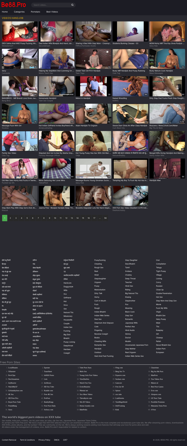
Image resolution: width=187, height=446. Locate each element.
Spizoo (117, 391)
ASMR (4, 325)
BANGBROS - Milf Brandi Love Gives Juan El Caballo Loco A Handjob (20, 98)
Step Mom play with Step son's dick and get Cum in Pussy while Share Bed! (20, 208)
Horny (96, 297)
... (100, 218)
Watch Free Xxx (85, 383)
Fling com (119, 368)
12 (66, 218)
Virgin (158, 312)
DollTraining (120, 406)
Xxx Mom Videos (86, 394)
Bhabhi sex (161, 315)
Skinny (128, 334)
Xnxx (66, 305)
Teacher (128, 282)
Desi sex (98, 319)
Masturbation (99, 290)
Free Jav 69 (119, 387)
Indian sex (68, 327)
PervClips (11, 375)
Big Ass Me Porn (157, 371)
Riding (127, 290)
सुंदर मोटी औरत (7, 344)
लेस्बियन (35, 271)
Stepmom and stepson (104, 323)
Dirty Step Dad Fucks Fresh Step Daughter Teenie (167, 98)
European (160, 352)
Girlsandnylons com (15, 391)
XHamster (12, 371)
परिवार (66, 279)
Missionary (68, 316)
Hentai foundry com (87, 406)
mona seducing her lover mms (52, 180)
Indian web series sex (134, 356)
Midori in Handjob (83, 98)
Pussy (96, 286)
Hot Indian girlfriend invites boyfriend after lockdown (56, 125)
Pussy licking (69, 342)
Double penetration (164, 293)
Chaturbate (155, 368)
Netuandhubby (119, 155)
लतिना (35, 260)
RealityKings (48, 402)
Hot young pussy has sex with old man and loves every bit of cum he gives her (93, 153)
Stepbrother (130, 301)
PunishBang (12, 406)
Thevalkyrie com (86, 398)
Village (159, 275)
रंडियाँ (34, 291)
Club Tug (116, 73)
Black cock (130, 312)
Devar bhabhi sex (163, 345)
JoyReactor (12, 383)
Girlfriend (67, 298)
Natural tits (68, 312)
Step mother (130, 349)
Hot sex (159, 297)
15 (83, 218)
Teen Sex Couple (46, 100)
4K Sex (11, 394)
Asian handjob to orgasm (86, 125)
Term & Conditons (27, 440)
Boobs (97, 337)
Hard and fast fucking (103, 356)
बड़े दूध (66, 264)
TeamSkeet (48, 371)
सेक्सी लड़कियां (37, 294)
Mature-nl (154, 383)
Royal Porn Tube (14, 402)
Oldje (78, 155)
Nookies (5, 128)
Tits (157, 326)
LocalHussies (13, 368)
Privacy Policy (44, 440)
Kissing (128, 297)
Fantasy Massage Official (49, 155)
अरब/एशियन (37, 336)
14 (77, 218)
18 (65, 271)
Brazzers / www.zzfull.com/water (163, 125)
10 (55, 218)
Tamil (127, 267)
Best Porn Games (157, 387)
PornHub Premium (158, 402)
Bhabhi (66, 338)
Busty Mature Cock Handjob (161, 71)
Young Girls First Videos (89, 375)
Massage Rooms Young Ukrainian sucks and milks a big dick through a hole (93, 180)
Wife (65, 290)
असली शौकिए (37, 317)
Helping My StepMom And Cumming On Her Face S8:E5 (56, 71)
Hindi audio (130, 330)
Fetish (158, 341)
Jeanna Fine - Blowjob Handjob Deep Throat (56, 208)
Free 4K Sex (48, 394)
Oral (158, 260)
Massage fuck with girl (11, 125)
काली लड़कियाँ (37, 321)
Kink (117, 410)
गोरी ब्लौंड (5, 340)
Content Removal (9, 440)
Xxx (65, 294)
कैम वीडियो (5, 268)
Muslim (128, 341)
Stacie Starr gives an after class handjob (130, 125)
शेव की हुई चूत (6, 302)
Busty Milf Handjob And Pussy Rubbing (129, 71)
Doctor (128, 337)
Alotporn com (156, 394)
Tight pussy (161, 271)
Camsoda (6, 73)
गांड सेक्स (36, 348)
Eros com (154, 391)
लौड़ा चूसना (36, 275)
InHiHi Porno (49, 375)
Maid (158, 323)
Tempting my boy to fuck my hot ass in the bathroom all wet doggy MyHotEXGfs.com (130, 180)
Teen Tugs (80, 73)
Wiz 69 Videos (85, 402)
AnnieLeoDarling (45, 128)
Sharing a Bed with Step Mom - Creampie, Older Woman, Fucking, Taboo (93, 43)
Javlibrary (47, 383)
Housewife (68, 320)
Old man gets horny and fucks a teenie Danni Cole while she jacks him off (20, 180)
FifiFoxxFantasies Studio (86, 46)
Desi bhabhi (130, 264)
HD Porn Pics (13, 398)
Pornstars (35, 11)
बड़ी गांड (35, 298)
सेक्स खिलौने (37, 268)
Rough (97, 308)
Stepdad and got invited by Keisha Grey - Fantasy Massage (56, 153)
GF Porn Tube (156, 398)
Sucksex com (120, 379)
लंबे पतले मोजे (6, 287)
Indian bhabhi (100, 312)
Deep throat (130, 278)
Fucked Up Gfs (8, 183)
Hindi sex (129, 286)
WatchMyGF (12, 387)
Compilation (161, 264)
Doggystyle (68, 286)
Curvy (158, 282)
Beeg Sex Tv (120, 371)
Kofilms (115, 100)
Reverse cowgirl (101, 334)
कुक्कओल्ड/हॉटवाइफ (39, 329)
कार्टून (4, 283)
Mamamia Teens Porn (159, 406)
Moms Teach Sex (46, 73)
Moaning (128, 308)
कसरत (35, 355)
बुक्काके (4, 332)
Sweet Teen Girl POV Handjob (88, 71)
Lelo (45, 379)
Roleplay (159, 330)
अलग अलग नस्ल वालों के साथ (11, 321)
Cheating (98, 264)
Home (5, 11)
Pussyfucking (100, 260)
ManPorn (154, 375)
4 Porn (153, 410)
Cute (96, 326)
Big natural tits (131, 293)
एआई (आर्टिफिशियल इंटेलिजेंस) (42, 313)
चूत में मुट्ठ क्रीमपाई (39, 352)
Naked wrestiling (120, 98)
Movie (158, 304)
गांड (34, 264)
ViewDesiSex (84, 379)
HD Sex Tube (49, 387)
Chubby (128, 275)
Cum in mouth (100, 301)
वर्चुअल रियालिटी (69, 260)
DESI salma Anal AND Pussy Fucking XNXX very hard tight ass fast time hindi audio (20, 43)
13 (72, 218)
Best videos (52, 11)
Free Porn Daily (50, 406)
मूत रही (4, 317)
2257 (65, 440)
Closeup (159, 337)
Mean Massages (156, 73)
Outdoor (97, 352)
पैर (3, 306)
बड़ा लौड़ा (36, 340)
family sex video (9, 153)
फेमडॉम (4, 310)
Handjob (97, 349)
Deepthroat (68, 345)
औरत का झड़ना (37, 306)
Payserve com (120, 375)
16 (89, 218)
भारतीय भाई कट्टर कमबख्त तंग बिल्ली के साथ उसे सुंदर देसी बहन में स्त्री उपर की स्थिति (130, 153)
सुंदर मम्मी (67, 268)
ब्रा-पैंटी (4, 279)
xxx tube (118, 394)
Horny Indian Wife (156, 155)
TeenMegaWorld (121, 402)
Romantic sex (100, 345)
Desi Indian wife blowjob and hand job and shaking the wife (56, 43)
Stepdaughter (100, 278)
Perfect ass (130, 326)
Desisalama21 (7, 46)
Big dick (67, 334)
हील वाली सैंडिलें (7, 355)
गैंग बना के (36, 333)
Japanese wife (131, 323)
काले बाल (5, 336)
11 (61, 218)
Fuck (96, 304)
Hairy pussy (161, 319)
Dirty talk (98, 293)
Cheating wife (100, 341)
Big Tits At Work (156, 128)
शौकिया (4, 298)
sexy (4, 71)
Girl (157, 334)
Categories (19, 11)
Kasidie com (48, 391)
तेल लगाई (5, 275)
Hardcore (67, 283)
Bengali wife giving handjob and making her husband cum (167, 153)
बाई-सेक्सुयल (37, 283)
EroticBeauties (85, 387)
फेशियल (4, 294)
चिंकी (34, 310)
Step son (129, 315)
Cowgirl (67, 353)
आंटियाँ (35, 325)
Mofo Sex (83, 371)
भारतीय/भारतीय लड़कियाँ (71, 275)
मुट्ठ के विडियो (37, 287)
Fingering (98, 330)
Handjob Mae (155, 180)
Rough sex (98, 267)
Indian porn (161, 349)
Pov (126, 304)
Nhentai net (84, 391)
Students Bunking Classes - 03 (125, 43)
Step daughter (131, 260)
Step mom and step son (166, 301)
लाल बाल (5, 351)
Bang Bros (6, 100)
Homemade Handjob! (47, 98)
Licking (159, 278)
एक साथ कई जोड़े (7, 313)
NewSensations (13, 379)
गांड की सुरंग (6, 291)
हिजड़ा (4, 264)
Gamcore (118, 383)
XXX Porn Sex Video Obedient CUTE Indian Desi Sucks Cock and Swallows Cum (130, 208)
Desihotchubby (119, 210)
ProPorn (47, 398)
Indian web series (101, 315)
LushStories (119, 398)
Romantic (129, 319)
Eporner (47, 368)
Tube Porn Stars (85, 368)
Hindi (96, 275)
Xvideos (128, 271)
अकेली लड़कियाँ (7, 348)
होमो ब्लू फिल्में (6, 260)
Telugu (159, 267)
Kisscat (5, 210)
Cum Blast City (119, 128)
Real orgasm (130, 352)
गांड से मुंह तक (6, 271)
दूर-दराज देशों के (38, 302)
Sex (65, 309)
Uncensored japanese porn (136, 345)
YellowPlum (43, 183)
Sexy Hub (153, 46)
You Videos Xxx (157, 379)
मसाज (34, 344)
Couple (66, 323)
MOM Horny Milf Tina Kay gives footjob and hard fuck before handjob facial (167, 43)
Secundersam (44, 46)
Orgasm (97, 282)
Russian (159, 286)
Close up (160, 290)
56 (105, 218)
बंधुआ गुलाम (36, 279)
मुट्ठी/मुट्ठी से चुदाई (8, 329)
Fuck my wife (161, 308)
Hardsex (67, 349)
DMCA (56, 440)
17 (94, 218)
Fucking (67, 331)
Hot (65, 301)
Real (96, 271)
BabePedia (83, 410)
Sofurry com (48, 410)
